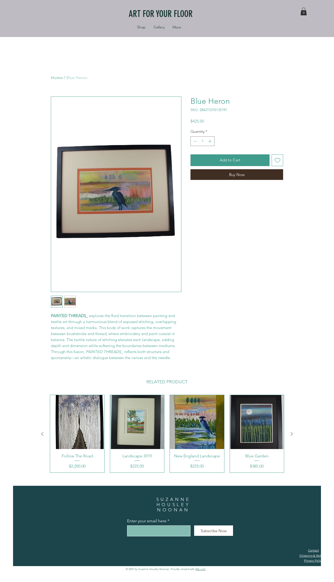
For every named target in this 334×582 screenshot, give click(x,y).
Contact (313, 550)
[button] (303, 11)
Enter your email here (146, 521)
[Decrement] (194, 141)
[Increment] (210, 141)
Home (57, 77)
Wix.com (200, 569)
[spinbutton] (202, 141)
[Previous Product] (42, 434)
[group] (167, 434)
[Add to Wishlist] (277, 160)
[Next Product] (292, 434)
